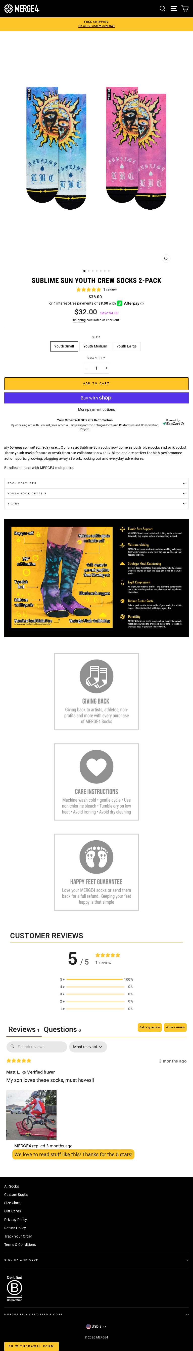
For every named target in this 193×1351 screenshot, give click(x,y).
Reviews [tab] (24, 1029)
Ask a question (150, 1027)
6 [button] (105, 271)
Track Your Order (18, 1236)
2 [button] (89, 271)
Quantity (96, 358)
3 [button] (93, 271)
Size (96, 337)
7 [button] (109, 271)
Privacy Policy (15, 1220)
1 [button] (84, 271)
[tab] (62, 1030)
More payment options (96, 409)
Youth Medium (95, 346)
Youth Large (127, 346)
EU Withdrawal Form (31, 1346)
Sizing (14, 503)
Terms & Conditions (20, 1245)
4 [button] (97, 271)
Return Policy (15, 1228)
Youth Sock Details (27, 493)
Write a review (175, 1027)
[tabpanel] (96, 1101)
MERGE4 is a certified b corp (33, 1314)
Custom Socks (16, 1195)
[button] (31, 1114)
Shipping (79, 320)
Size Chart (12, 1203)
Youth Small (64, 346)
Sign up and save (21, 1260)
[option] (96, 24)
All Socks (11, 1186)
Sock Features (22, 483)
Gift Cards (12, 1211)
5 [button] (101, 271)
